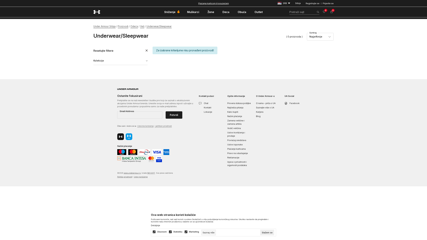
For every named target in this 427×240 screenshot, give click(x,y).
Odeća (134, 26)
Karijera (259, 112)
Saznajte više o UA (265, 107)
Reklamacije (233, 157)
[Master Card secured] (151, 159)
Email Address (127, 111)
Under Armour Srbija (104, 26)
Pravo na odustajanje (237, 153)
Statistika (177, 232)
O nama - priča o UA (266, 103)
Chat (206, 103)
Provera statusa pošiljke (239, 103)
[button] (120, 50)
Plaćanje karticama (236, 149)
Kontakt (207, 107)
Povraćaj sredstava (236, 140)
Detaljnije (155, 225)
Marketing (194, 232)
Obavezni (162, 232)
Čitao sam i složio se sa (144, 126)
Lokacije (208, 112)
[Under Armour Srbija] (96, 12)
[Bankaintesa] (131, 159)
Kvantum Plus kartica (213, 3)
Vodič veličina (234, 128)
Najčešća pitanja (235, 107)
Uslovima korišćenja (145, 126)
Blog (258, 116)
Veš (142, 26)
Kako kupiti (232, 112)
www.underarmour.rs (132, 173)
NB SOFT (151, 173)
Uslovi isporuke (235, 144)
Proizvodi (123, 26)
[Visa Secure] (159, 159)
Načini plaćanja (234, 116)
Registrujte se (312, 3)
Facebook (295, 103)
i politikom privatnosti (163, 126)
